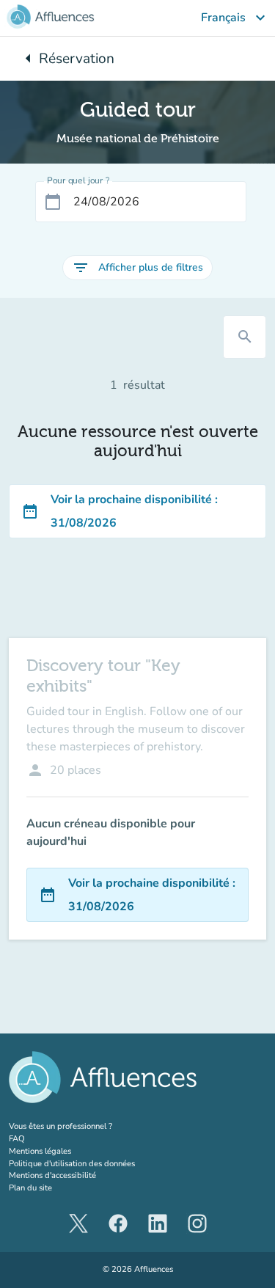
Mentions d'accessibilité (52, 1175)
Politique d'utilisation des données (72, 1163)
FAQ (17, 1138)
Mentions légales (40, 1151)
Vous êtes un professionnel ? (88, 1126)
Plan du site (30, 1187)
